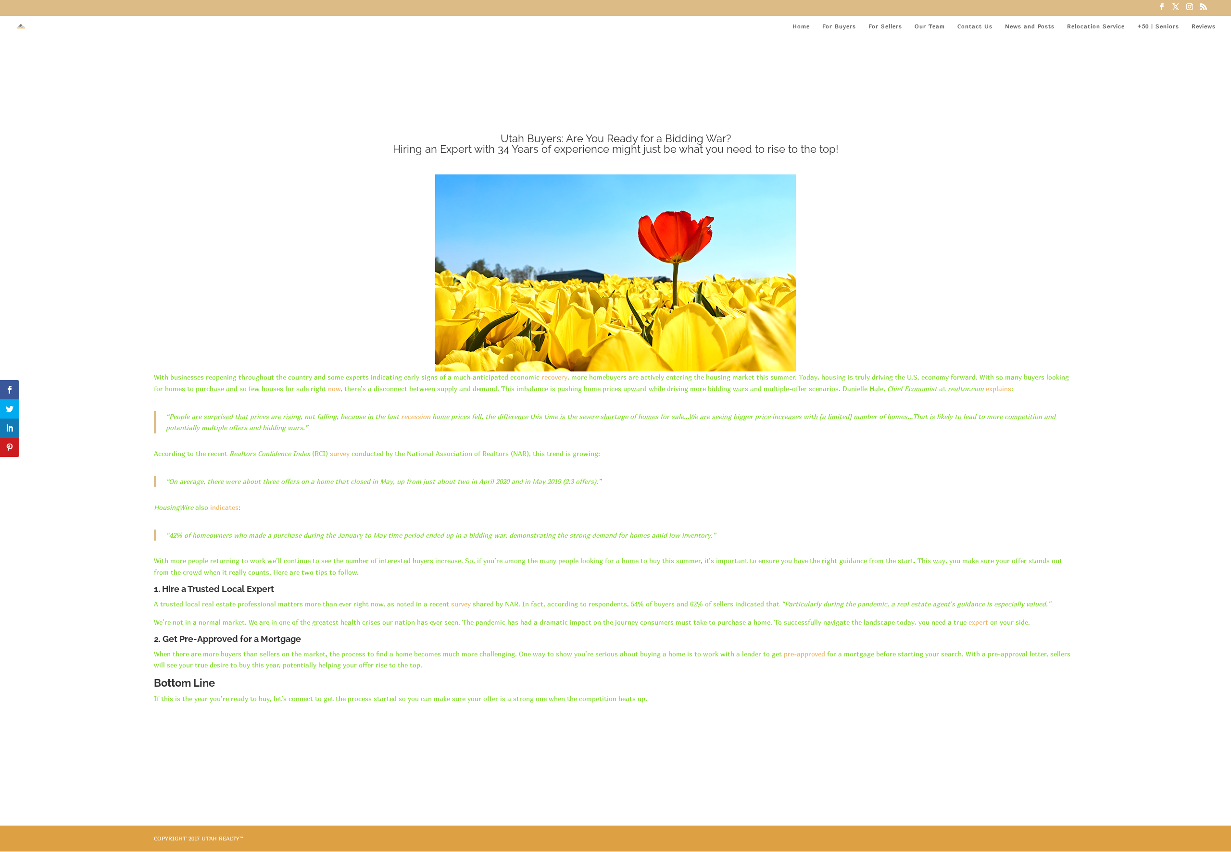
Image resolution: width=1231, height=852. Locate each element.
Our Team (930, 26)
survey (340, 453)
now (334, 388)
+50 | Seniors (1158, 26)
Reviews (1204, 26)
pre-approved (804, 654)
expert (978, 622)
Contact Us (974, 26)
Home (801, 26)
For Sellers (885, 26)
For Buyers (839, 26)
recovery (554, 377)
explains (998, 388)
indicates (224, 507)
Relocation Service (1096, 26)
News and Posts (1030, 26)
